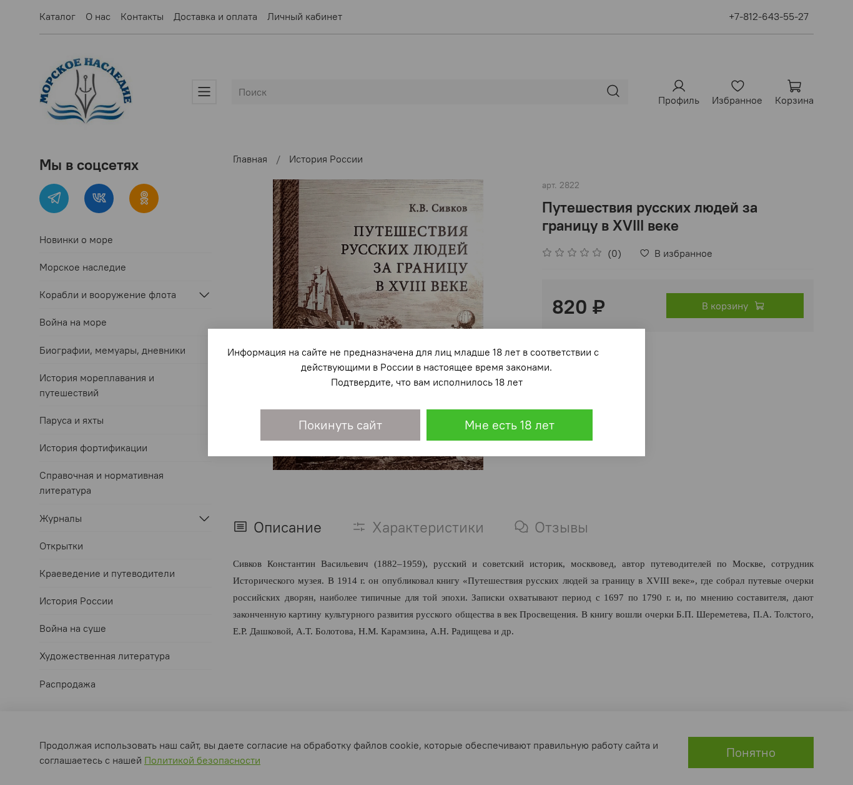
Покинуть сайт (340, 424)
